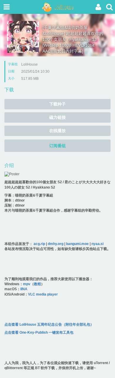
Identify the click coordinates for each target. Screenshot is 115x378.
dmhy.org (55, 244)
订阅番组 (57, 145)
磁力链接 (57, 117)
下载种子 (57, 104)
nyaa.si (97, 244)
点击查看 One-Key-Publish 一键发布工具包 (38, 332)
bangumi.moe (77, 244)
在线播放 (57, 130)
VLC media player (43, 294)
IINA (23, 289)
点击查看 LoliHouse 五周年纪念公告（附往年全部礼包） (49, 324)
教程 (37, 284)
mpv (26, 284)
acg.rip (39, 244)
